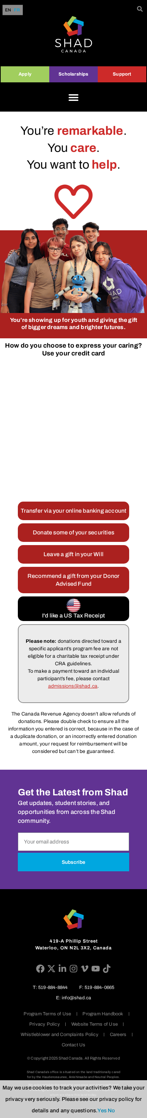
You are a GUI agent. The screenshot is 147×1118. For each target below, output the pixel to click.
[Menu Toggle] (73, 97)
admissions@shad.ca (73, 686)
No (111, 1110)
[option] (16, 10)
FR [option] (17, 10)
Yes (102, 1110)
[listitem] (73, 663)
